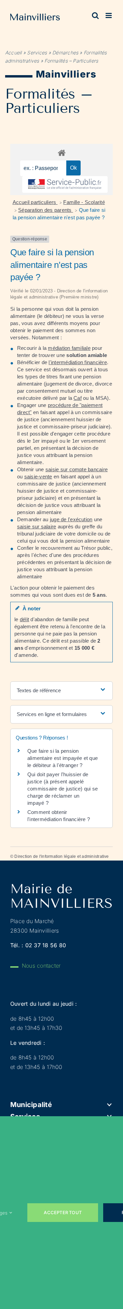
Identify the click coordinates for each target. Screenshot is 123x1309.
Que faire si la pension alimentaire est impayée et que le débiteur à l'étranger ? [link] (62, 758)
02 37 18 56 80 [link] (45, 945)
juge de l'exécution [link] (71, 519)
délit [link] (24, 619)
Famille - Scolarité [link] (84, 202)
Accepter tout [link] (63, 1212)
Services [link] (37, 52)
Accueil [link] (13, 52)
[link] (35, 18)
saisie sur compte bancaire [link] (76, 469)
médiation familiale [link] (69, 348)
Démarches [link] (65, 52)
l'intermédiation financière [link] (78, 362)
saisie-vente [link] (38, 476)
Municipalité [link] (31, 1105)
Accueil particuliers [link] (35, 202)
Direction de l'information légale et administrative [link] (61, 856)
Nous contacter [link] (41, 965)
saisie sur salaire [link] (36, 526)
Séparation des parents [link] (45, 210)
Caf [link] (77, 398)
